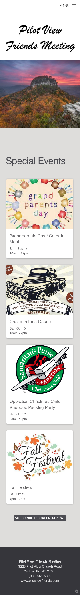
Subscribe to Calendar (36, 518)
